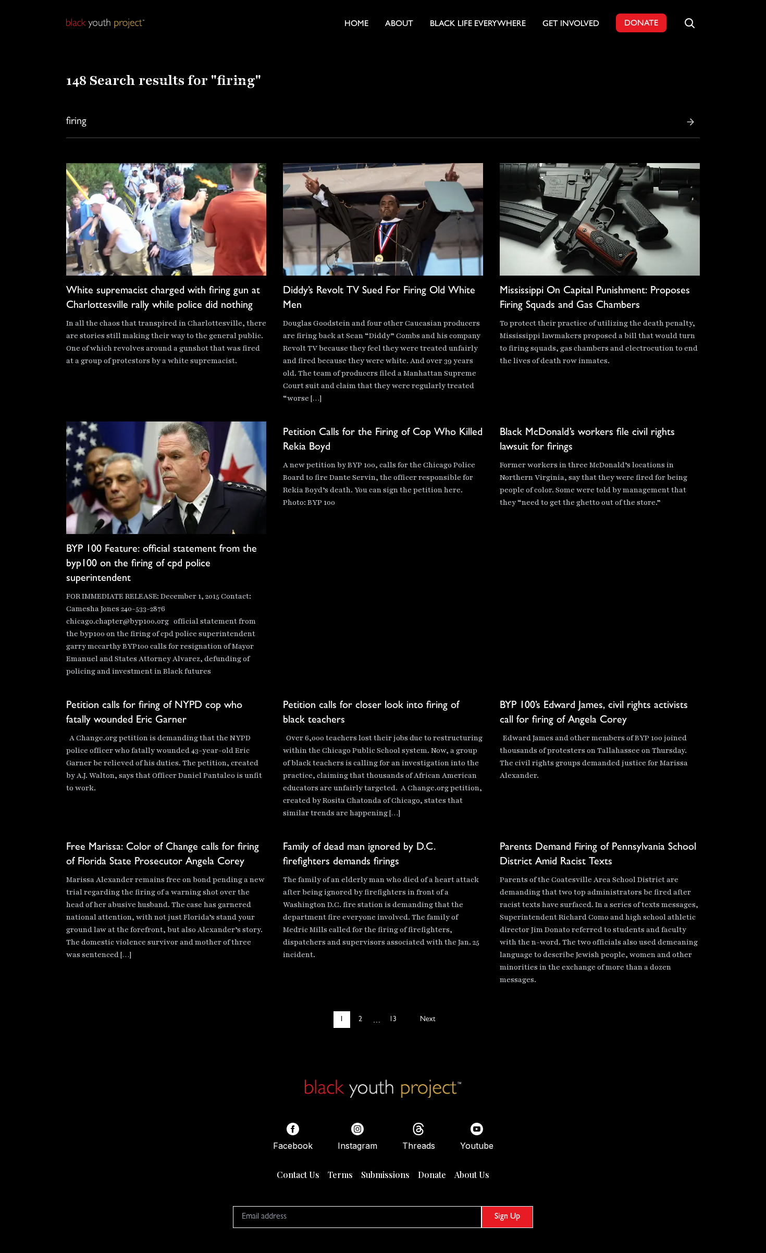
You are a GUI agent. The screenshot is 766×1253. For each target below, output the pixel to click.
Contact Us (298, 1174)
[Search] (690, 122)
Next (427, 1019)
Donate (432, 1174)
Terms (340, 1174)
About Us (471, 1174)
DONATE (641, 24)
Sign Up (507, 1217)
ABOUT (399, 24)
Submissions (385, 1174)
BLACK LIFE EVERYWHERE (478, 24)
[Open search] (689, 23)
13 (393, 1019)
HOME (356, 24)
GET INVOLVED (570, 24)
